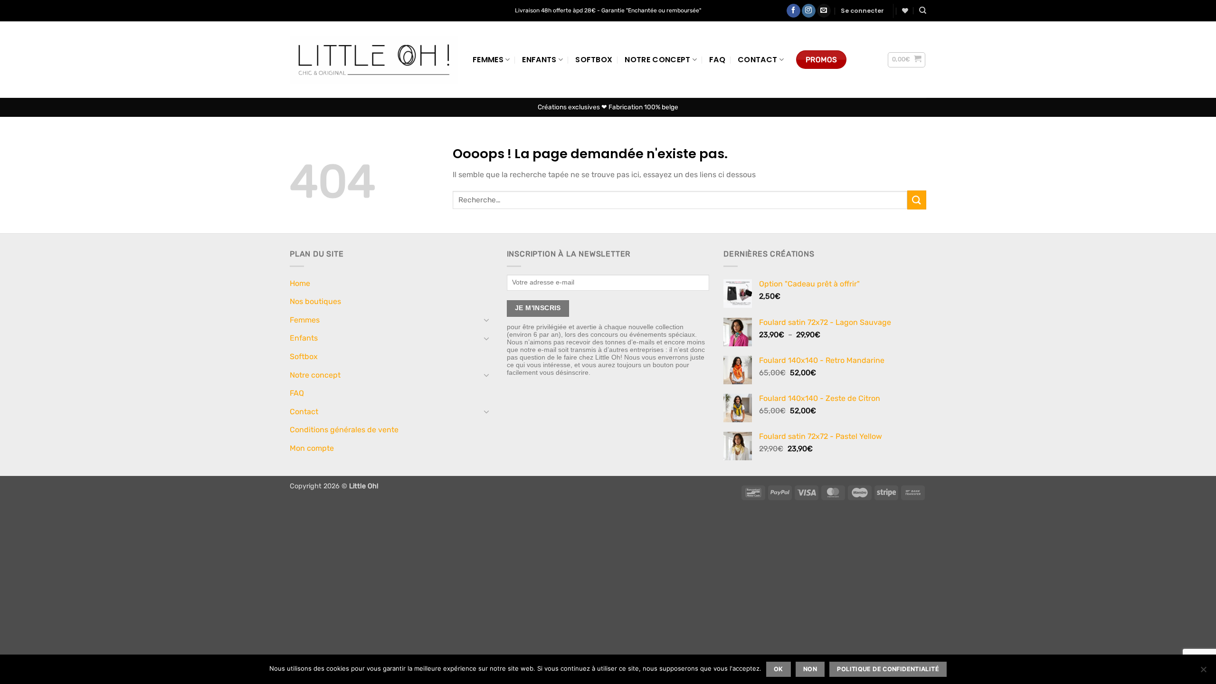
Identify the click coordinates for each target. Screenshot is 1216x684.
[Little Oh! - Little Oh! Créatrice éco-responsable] (374, 60)
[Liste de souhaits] (905, 11)
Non (810, 669)
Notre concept (657, 59)
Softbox (593, 59)
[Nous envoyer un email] (824, 11)
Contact (757, 59)
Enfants (539, 59)
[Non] (1203, 672)
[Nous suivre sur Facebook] (793, 11)
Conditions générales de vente (344, 429)
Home (300, 283)
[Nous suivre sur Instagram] (809, 11)
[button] (862, 11)
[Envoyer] (916, 199)
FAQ (717, 59)
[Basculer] (487, 319)
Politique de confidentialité (888, 669)
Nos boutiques (315, 301)
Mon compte (312, 448)
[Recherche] (922, 10)
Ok (778, 669)
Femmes (488, 59)
